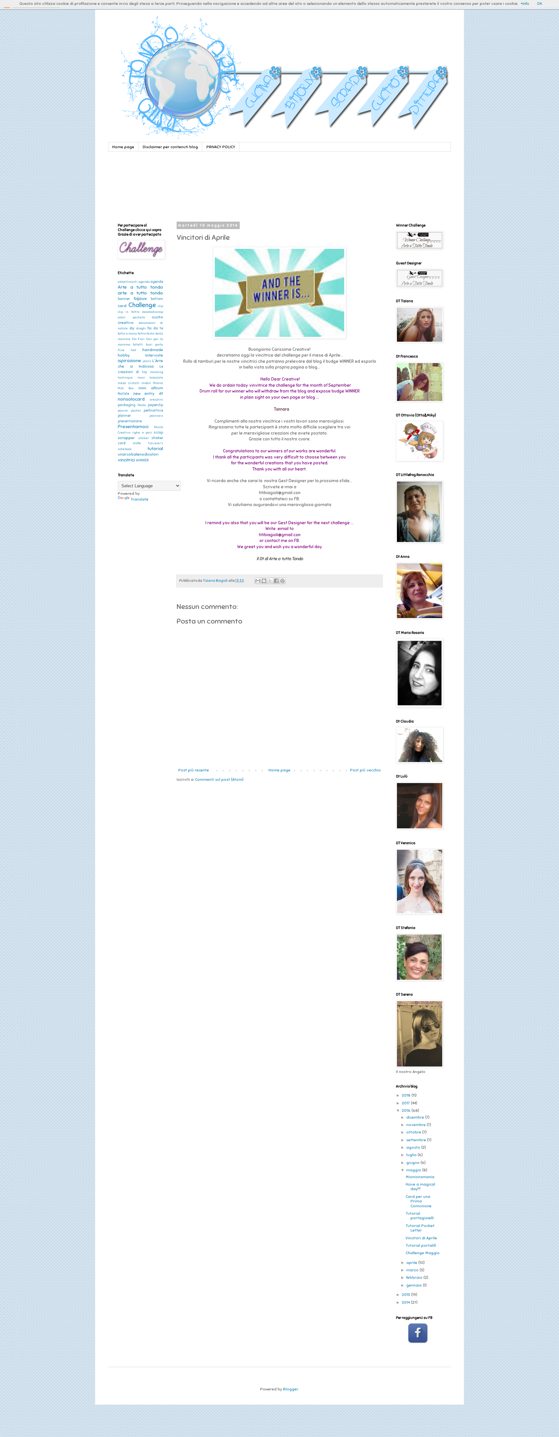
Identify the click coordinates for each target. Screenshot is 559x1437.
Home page (123, 147)
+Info (525, 3)
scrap (158, 432)
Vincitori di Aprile (421, 1238)
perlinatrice (153, 410)
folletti (138, 345)
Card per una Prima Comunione (419, 1201)
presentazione (130, 421)
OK (539, 3)
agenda (144, 282)
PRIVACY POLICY (220, 147)
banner (124, 299)
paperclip (155, 405)
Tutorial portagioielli (420, 1215)
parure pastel (129, 411)
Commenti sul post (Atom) (219, 779)
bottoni (157, 299)
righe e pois (142, 433)
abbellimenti (127, 282)
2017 (406, 1103)
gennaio (414, 1285)
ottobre (414, 1132)
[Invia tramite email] (258, 581)
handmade (152, 350)
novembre (416, 1124)
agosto (413, 1147)
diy (132, 328)
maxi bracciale (150, 378)
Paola (141, 405)
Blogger (290, 1389)
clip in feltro (128, 312)
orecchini (156, 400)
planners (156, 416)
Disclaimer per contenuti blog (170, 147)
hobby (124, 355)
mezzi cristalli (128, 383)
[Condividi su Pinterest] (282, 581)
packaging (126, 405)
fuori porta (154, 345)
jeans (147, 361)
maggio (414, 1170)
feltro (142, 334)
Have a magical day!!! (420, 1186)
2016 (406, 1110)
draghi (141, 328)
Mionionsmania (420, 1177)
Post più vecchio (365, 770)
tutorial (155, 448)
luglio (412, 1155)
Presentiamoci (133, 426)
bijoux (140, 298)
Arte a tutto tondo (140, 287)
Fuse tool (127, 350)
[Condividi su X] (270, 581)
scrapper (126, 438)
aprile (412, 1262)
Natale (123, 394)
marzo (413, 1270)
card (122, 306)
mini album (150, 388)
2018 (406, 1095)
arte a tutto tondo (140, 293)
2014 (406, 1302)
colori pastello (131, 317)
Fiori (141, 339)
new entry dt (148, 393)
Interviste (154, 355)
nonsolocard (131, 399)
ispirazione (129, 360)
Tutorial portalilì (421, 1245)
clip (160, 306)
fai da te (155, 328)
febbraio (414, 1277)
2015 (406, 1294)
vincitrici (126, 460)
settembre (416, 1140)
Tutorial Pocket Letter (420, 1228)
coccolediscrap (152, 312)
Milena (158, 383)
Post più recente (193, 770)
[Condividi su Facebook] (276, 581)
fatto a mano (127, 334)
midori (146, 383)
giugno (413, 1162)
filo (134, 339)
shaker (143, 438)
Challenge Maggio (423, 1253)
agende (156, 282)
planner (124, 416)
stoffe (137, 443)
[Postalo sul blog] (264, 581)
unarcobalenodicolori (138, 454)
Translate (139, 499)
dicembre (415, 1117)
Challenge (142, 305)
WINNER (142, 460)
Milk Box (126, 388)
